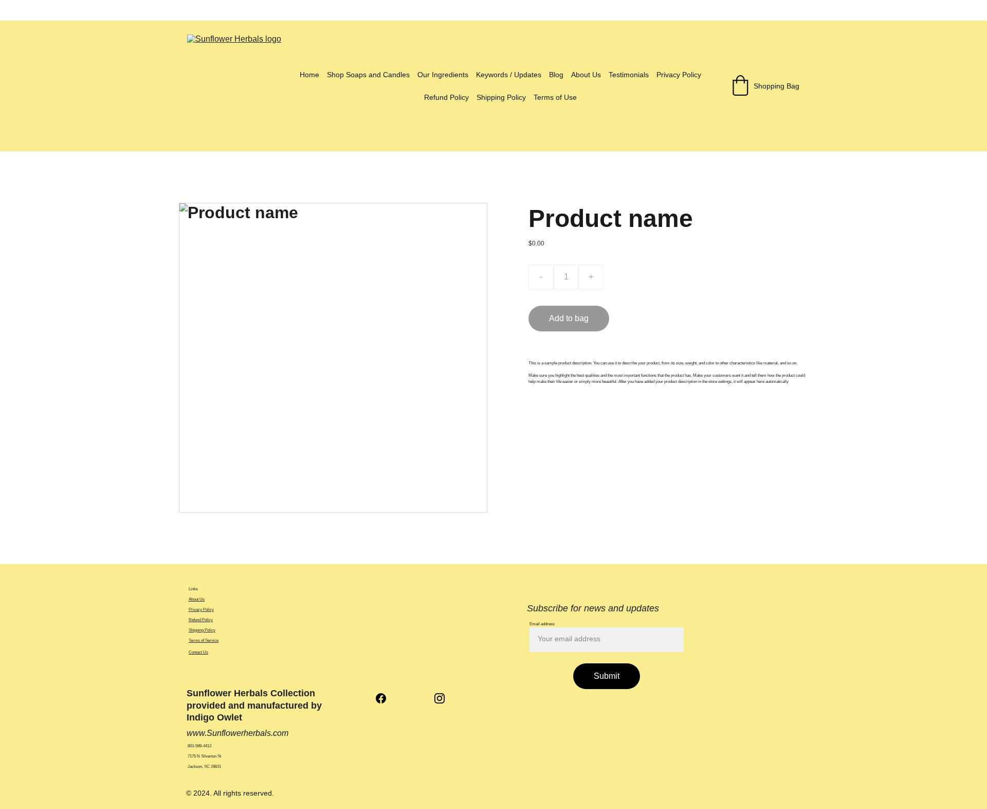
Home (309, 75)
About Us (586, 75)
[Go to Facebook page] (386, 698)
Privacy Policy (678, 75)
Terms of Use (555, 97)
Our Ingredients (442, 75)
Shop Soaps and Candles (368, 75)
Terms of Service (203, 640)
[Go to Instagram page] (439, 698)
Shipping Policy (501, 97)
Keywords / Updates (508, 75)
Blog (556, 75)
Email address (542, 624)
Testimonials (629, 75)
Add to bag (569, 318)
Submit (606, 676)
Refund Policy (446, 97)
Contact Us (198, 652)
